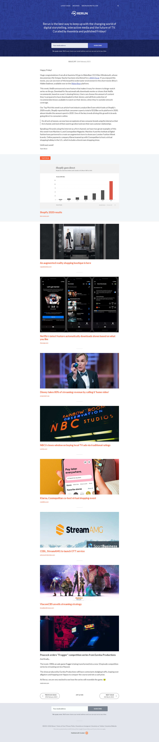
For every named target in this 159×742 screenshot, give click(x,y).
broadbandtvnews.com (47, 608)
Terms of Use (61, 726)
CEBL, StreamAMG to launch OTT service (62, 551)
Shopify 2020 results (51, 212)
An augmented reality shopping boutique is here (65, 262)
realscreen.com (44, 683)
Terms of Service (97, 729)
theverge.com (44, 343)
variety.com (43, 449)
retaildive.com (44, 502)
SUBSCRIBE (98, 45)
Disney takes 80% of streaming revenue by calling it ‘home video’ (74, 392)
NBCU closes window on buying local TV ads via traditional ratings (75, 445)
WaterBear (76, 83)
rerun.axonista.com (90, 6)
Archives (76, 6)
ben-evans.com (44, 216)
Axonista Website (110, 726)
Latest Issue (65, 6)
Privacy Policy (70, 726)
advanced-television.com (47, 555)
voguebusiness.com (45, 267)
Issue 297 (79, 61)
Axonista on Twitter (98, 726)
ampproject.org (44, 396)
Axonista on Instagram (83, 726)
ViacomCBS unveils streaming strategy (61, 604)
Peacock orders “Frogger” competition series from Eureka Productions (78, 654)
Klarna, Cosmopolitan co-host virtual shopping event (68, 498)
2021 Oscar (94, 78)
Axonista (72, 31)
